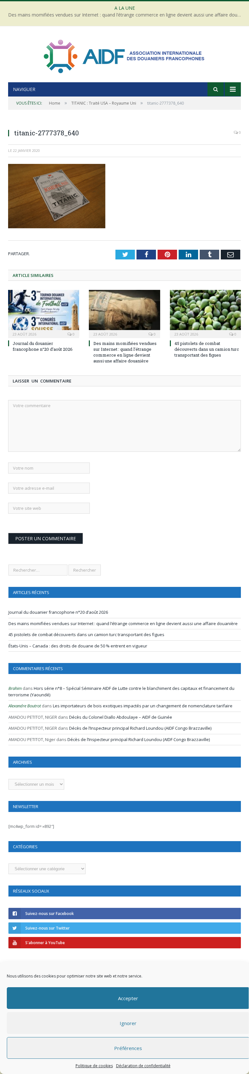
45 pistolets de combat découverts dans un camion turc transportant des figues (206, 349)
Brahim (15, 688)
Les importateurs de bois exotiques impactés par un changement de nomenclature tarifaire (142, 706)
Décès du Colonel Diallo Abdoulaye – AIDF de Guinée (120, 717)
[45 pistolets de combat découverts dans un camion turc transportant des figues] (205, 313)
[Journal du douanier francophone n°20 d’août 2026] (43, 313)
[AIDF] (124, 55)
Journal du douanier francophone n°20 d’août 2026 (43, 346)
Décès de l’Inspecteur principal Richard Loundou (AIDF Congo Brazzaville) (140, 728)
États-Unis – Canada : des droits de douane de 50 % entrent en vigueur (77, 646)
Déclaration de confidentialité (143, 1065)
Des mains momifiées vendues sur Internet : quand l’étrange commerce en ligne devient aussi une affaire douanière (126, 15)
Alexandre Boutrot (24, 706)
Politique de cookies (94, 1065)
